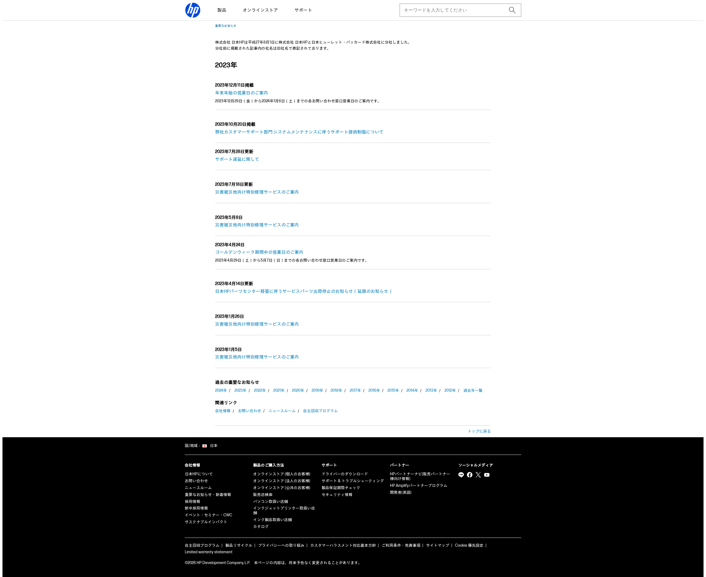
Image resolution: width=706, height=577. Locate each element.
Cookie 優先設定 (469, 545)
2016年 (374, 390)
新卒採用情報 (196, 508)
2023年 (240, 390)
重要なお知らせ (225, 26)
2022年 (260, 390)
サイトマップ (437, 545)
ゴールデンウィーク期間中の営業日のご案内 (259, 252)
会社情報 (223, 411)
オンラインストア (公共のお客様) (281, 487)
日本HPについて (199, 474)
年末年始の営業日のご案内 (241, 93)
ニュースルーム (282, 411)
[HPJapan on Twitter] (478, 474)
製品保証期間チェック (341, 487)
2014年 (412, 390)
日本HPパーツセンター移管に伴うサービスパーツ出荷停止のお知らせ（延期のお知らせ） (304, 291)
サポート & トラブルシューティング (353, 481)
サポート (303, 10)
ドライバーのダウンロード (345, 474)
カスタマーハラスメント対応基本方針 (343, 545)
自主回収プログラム (320, 411)
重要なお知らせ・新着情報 (208, 494)
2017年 (355, 390)
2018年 (336, 390)
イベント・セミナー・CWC (208, 515)
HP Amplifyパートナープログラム (418, 485)
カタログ (261, 526)
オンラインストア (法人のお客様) (281, 481)
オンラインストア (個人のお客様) (281, 474)
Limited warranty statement (208, 552)
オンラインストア (260, 10)
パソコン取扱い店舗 (270, 501)
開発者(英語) (400, 492)
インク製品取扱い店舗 (272, 519)
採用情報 (192, 501)
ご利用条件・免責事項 (401, 545)
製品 (221, 10)
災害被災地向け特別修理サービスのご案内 (257, 192)
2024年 (221, 390)
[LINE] (461, 474)
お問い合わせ (249, 411)
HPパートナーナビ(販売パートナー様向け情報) (420, 476)
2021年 (279, 390)
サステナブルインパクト (206, 522)
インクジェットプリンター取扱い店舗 (284, 510)
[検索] (512, 10)
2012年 (450, 390)
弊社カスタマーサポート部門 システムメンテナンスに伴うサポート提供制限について (299, 132)
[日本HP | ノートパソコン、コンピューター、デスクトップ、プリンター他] (193, 10)
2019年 (317, 390)
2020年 (298, 390)
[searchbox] (456, 10)
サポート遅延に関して (237, 159)
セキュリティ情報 (337, 494)
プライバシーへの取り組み (281, 545)
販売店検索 (262, 494)
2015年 (393, 390)
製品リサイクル (238, 545)
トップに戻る (479, 431)
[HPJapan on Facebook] (469, 474)
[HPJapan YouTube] (487, 474)
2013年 (431, 390)
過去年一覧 (473, 390)
